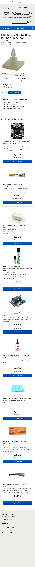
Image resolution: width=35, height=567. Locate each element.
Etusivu (6, 28)
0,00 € (21, 81)
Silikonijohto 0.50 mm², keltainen (14, 184)
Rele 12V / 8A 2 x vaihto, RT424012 (14, 225)
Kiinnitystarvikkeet (6, 44)
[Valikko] (32, 28)
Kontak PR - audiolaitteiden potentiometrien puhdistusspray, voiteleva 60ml (17, 269)
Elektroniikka (10, 42)
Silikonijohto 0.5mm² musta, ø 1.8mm (15, 484)
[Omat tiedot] (7, 8)
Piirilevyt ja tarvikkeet (20, 42)
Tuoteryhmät (21, 28)
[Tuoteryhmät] (5, 22)
